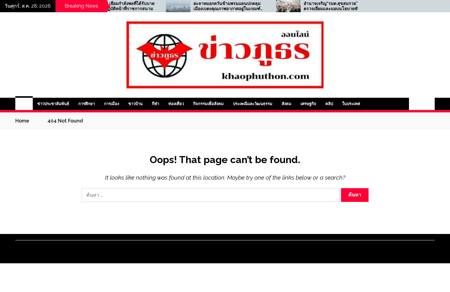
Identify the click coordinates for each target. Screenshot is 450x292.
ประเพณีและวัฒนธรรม (252, 103)
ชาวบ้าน (135, 103)
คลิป (329, 103)
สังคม (286, 103)
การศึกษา (86, 103)
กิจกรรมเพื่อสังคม (208, 103)
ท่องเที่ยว (176, 103)
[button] (415, 104)
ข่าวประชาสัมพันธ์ (53, 103)
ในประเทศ (351, 103)
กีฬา (155, 103)
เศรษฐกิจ (308, 103)
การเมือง (111, 103)
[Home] (24, 104)
